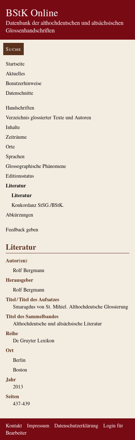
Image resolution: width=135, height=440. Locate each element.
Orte (10, 146)
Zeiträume (16, 136)
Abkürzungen (19, 214)
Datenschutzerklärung (76, 425)
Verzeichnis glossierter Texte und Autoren (48, 117)
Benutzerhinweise (23, 83)
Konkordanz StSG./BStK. (38, 204)
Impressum (38, 425)
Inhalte (13, 127)
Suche (13, 48)
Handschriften (20, 107)
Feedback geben (22, 229)
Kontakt (14, 425)
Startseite (15, 63)
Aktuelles (15, 73)
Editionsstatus (20, 175)
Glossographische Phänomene (36, 166)
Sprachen (15, 156)
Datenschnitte (19, 92)
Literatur (16, 185)
